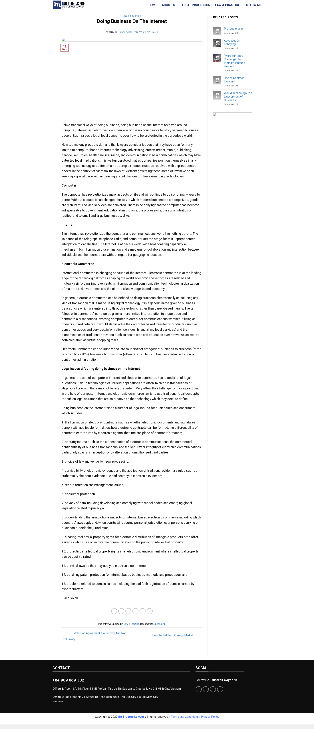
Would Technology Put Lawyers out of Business (238, 96)
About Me (169, 5)
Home (153, 5)
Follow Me (252, 5)
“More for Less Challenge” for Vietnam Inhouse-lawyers (235, 61)
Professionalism (234, 28)
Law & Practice (227, 5)
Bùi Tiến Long (150, 32)
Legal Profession (196, 5)
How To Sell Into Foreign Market (173, 635)
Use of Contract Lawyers (234, 79)
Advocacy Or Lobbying (232, 42)
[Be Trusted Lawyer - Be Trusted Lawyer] (74, 5)
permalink (160, 624)
